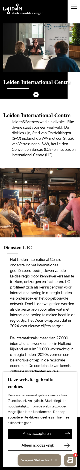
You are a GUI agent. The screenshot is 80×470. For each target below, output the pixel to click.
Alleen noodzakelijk (38, 446)
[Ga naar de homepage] (23, 9)
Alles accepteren (37, 434)
